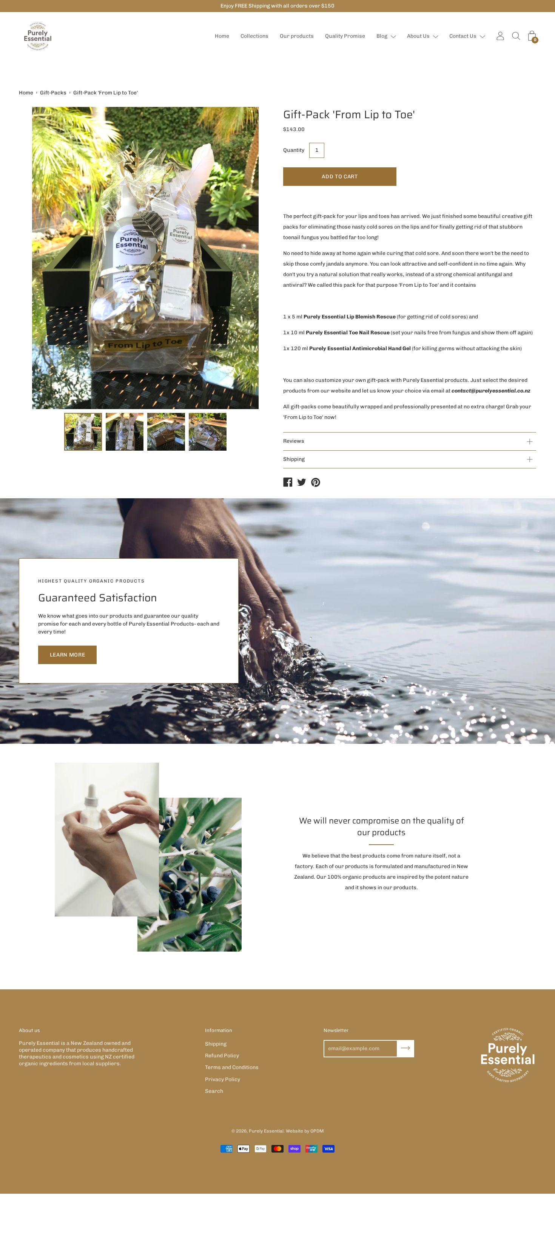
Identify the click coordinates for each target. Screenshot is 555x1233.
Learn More (67, 655)
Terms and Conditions (232, 1067)
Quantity (293, 150)
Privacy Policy (222, 1079)
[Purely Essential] (287, 483)
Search (214, 1091)
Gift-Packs (53, 93)
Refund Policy (222, 1055)
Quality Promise (345, 36)
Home (222, 36)
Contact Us (462, 36)
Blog (381, 36)
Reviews (293, 441)
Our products (297, 36)
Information (218, 1030)
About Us (418, 36)
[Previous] (37, 258)
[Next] (253, 258)
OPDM (317, 1131)
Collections (254, 36)
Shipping (294, 459)
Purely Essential (266, 1131)
